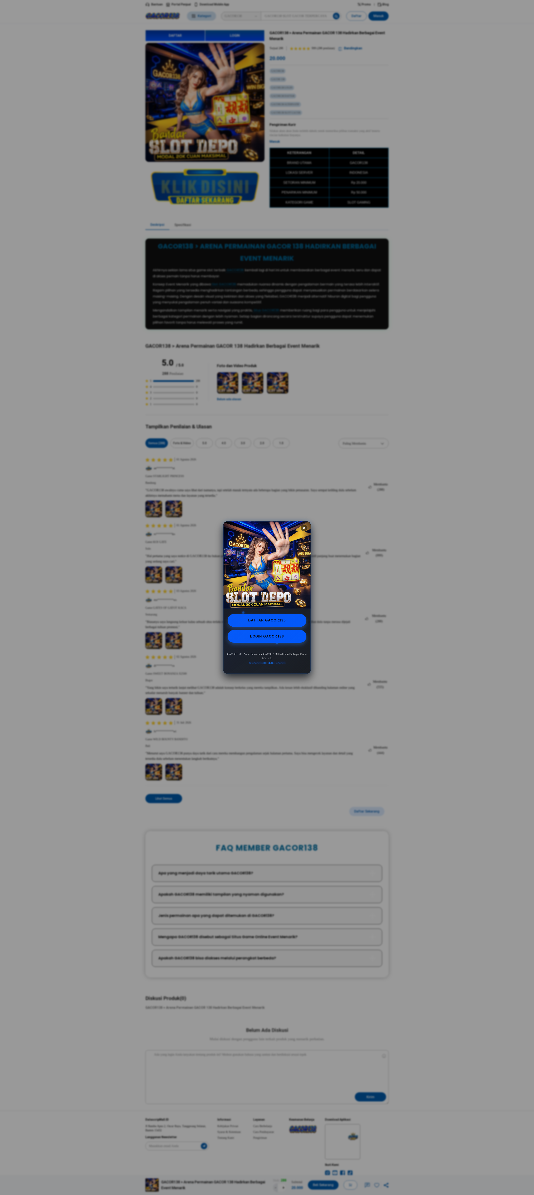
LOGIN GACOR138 (267, 636)
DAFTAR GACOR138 (267, 620)
